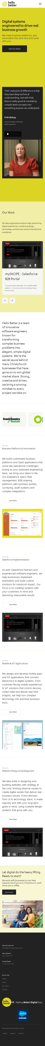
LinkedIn (4, 1033)
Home (4, 979)
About (4, 982)
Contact (4, 989)
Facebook (21, 1033)
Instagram (12, 1033)
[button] (40, 3)
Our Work (5, 986)
